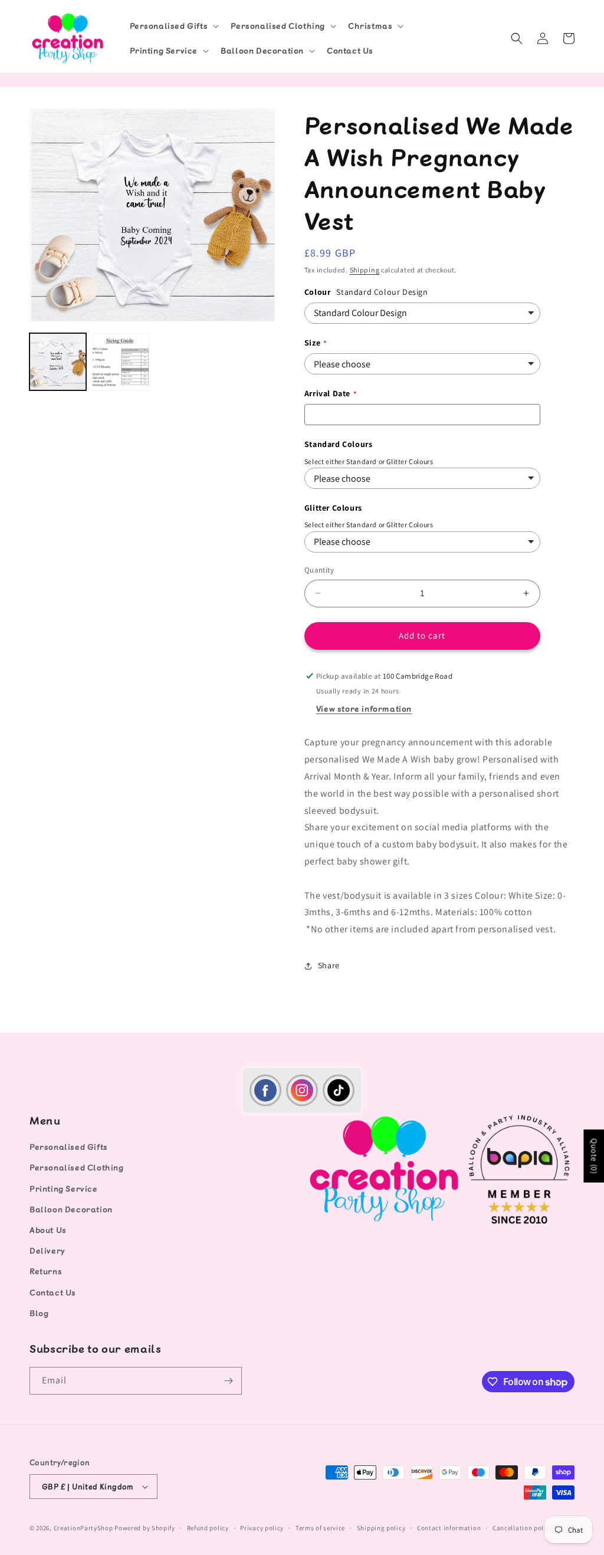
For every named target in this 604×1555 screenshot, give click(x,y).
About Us (48, 1230)
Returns (45, 1271)
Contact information (449, 1528)
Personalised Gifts (68, 1146)
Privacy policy (262, 1528)
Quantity (319, 570)
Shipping (365, 269)
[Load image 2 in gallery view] (120, 361)
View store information (364, 708)
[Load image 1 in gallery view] (57, 361)
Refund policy (208, 1528)
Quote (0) (594, 1155)
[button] (173, 26)
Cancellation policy (523, 1528)
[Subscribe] (228, 1381)
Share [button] (329, 965)
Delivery (47, 1250)
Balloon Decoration (71, 1209)
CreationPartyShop (83, 1528)
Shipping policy (381, 1528)
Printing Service (63, 1188)
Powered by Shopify (144, 1528)
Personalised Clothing (76, 1167)
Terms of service (320, 1528)
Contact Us (52, 1292)
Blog (38, 1313)
